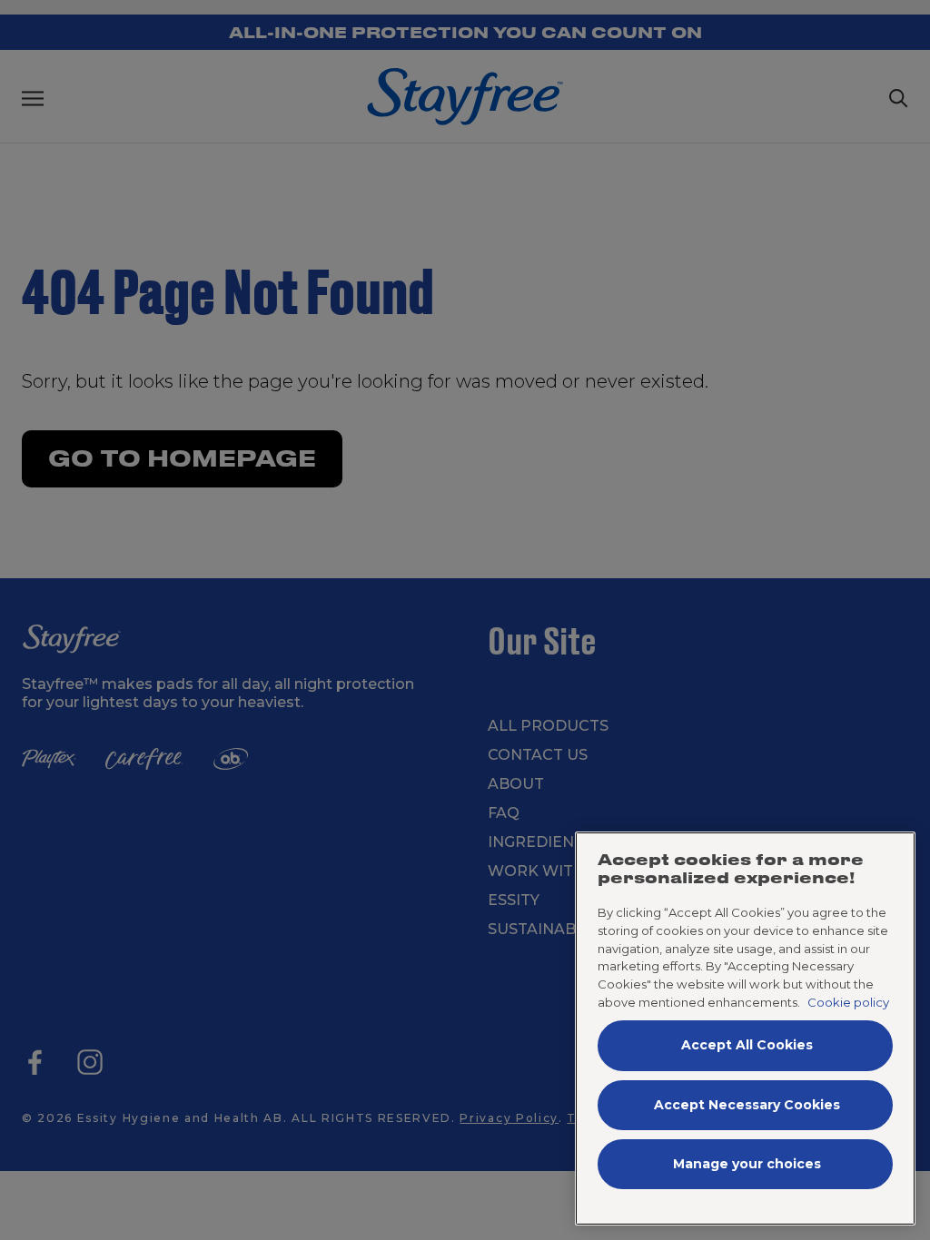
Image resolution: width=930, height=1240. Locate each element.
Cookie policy (848, 1002)
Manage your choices (747, 1164)
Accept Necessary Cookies (747, 1105)
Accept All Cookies (747, 1045)
